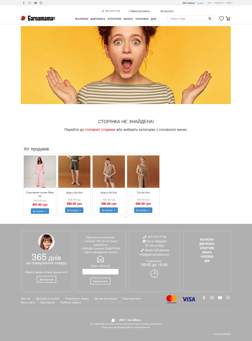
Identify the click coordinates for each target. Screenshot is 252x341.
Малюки (81, 19)
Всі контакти (167, 10)
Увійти (200, 3)
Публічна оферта (71, 302)
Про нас (26, 298)
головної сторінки (100, 129)
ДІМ (153, 19)
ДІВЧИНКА (98, 19)
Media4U (227, 333)
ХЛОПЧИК (115, 19)
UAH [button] (229, 2)
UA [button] (209, 2)
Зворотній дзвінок (140, 10)
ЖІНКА (128, 19)
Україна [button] (219, 2)
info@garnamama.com (154, 254)
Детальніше (46, 279)
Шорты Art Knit (74, 192)
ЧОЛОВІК (142, 19)
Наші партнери (132, 298)
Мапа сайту (28, 302)
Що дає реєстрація (105, 298)
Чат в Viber (156, 245)
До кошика (38, 211)
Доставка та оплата (48, 298)
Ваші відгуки (47, 302)
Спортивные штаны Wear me (40, 194)
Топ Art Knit (143, 192)
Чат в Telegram (156, 241)
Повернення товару (77, 298)
